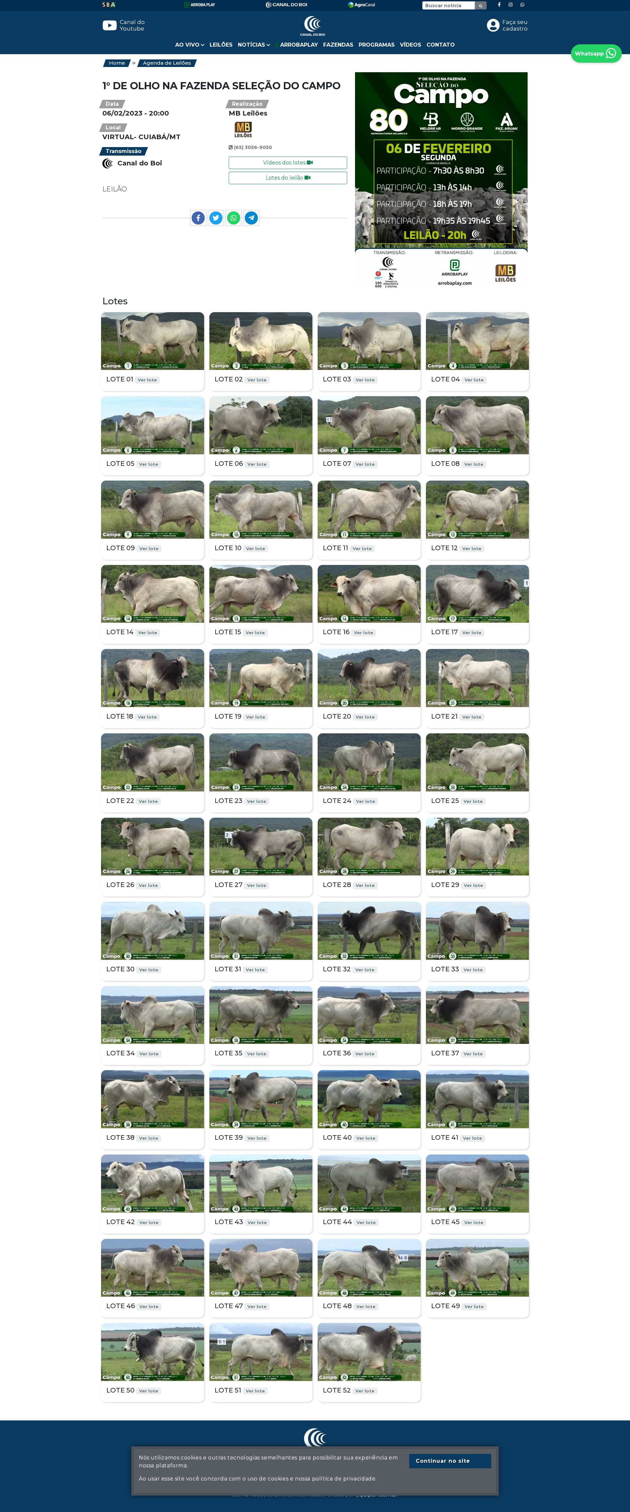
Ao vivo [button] (187, 45)
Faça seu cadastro (515, 25)
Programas (377, 45)
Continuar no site (443, 1461)
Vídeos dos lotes (285, 163)
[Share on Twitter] (216, 218)
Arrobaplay (298, 45)
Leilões (221, 45)
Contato (441, 45)
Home (117, 63)
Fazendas (338, 45)
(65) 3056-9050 (253, 147)
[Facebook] (499, 4)
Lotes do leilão (285, 178)
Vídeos (410, 45)
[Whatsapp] (522, 4)
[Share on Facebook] (198, 218)
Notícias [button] (251, 45)
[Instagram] (510, 4)
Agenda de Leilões (167, 63)
